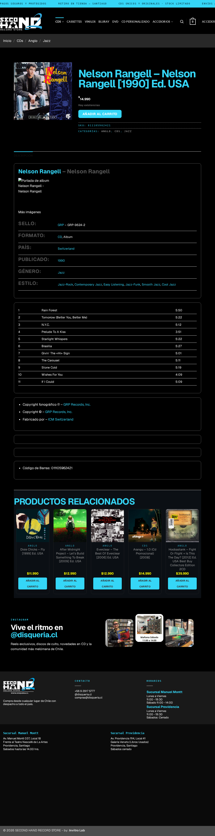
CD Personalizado (136, 21)
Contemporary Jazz (88, 284)
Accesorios (161, 21)
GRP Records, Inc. (76, 404)
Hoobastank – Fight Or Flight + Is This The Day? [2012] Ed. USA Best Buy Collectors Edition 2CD (182, 559)
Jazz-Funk (132, 284)
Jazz (47, 41)
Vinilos (90, 21)
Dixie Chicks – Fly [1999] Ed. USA (32, 551)
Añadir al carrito (100, 114)
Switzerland (66, 249)
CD (60, 237)
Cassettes (74, 21)
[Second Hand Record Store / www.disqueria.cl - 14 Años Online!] (21, 21)
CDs (58, 21)
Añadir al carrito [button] (32, 583)
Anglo (32, 41)
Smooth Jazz (151, 284)
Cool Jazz (169, 284)
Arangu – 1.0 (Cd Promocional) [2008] (144, 553)
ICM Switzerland (60, 419)
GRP (61, 225)
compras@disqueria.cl (88, 697)
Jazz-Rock (65, 284)
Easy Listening (114, 284)
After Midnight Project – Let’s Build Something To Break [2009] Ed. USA (70, 555)
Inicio (7, 41)
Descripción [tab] (23, 155)
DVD (115, 21)
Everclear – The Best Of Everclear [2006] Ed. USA (107, 553)
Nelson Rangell (39, 171)
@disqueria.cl (34, 634)
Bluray (103, 21)
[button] (182, 22)
